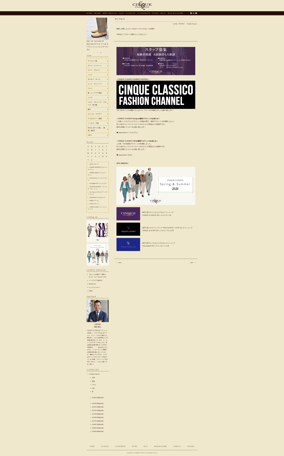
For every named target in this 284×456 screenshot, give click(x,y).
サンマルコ (120, 19)
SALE (121, 13)
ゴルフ (94, 384)
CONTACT (177, 446)
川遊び (91, 291)
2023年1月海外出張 (97, 407)
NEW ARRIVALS (110, 13)
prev (192, 262)
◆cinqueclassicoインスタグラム (127, 132)
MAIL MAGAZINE (175, 13)
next (119, 262)
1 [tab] (94, 52)
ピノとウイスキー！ (95, 287)
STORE (155, 13)
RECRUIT (190, 446)
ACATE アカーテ (94, 164)
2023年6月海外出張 (97, 403)
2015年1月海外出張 (97, 410)
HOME (89, 13)
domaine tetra (92, 284)
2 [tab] (98, 52)
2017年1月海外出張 (97, 421)
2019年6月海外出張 (97, 431)
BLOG (146, 446)
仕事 (93, 377)
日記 (93, 388)
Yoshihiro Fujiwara (192, 24)
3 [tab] (101, 52)
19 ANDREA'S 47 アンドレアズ (97, 183)
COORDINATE (143, 13)
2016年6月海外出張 (97, 417)
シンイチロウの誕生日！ (96, 280)
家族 (93, 381)
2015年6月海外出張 (97, 414)
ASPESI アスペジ (94, 200)
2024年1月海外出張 (97, 397)
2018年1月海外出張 (97, 424)
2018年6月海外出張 (97, 428)
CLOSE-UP (104, 446)
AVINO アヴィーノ (94, 203)
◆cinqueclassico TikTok (124, 155)
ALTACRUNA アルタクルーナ (97, 197)
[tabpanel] (98, 34)
